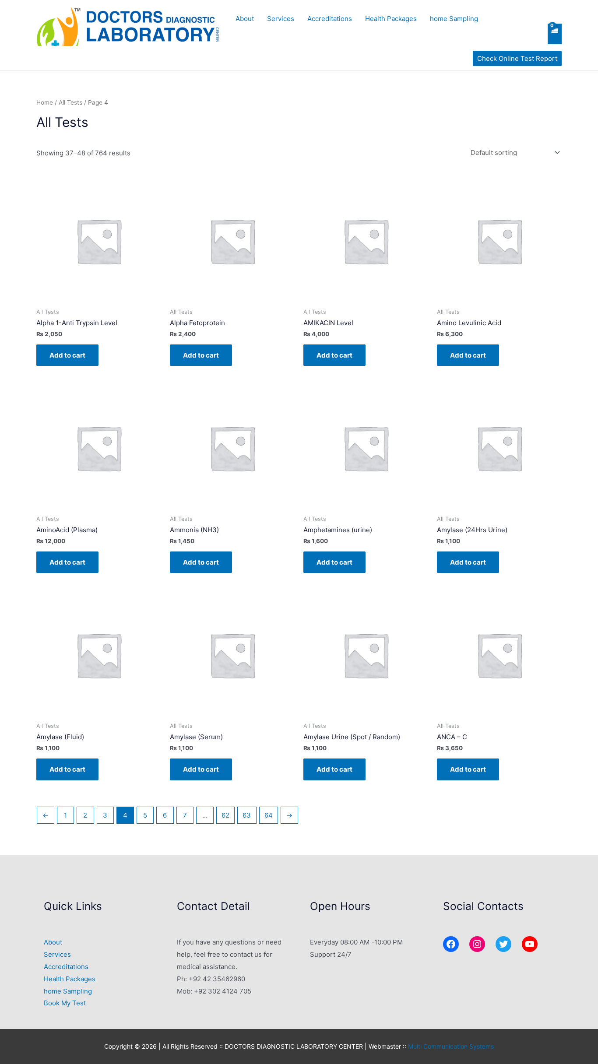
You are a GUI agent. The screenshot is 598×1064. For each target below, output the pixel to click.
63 (247, 815)
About (245, 18)
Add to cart (67, 355)
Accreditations (329, 18)
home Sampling (454, 18)
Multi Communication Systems (451, 1046)
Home (44, 102)
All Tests (70, 102)
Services (280, 18)
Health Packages (391, 18)
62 (225, 815)
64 (268, 815)
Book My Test (65, 1003)
